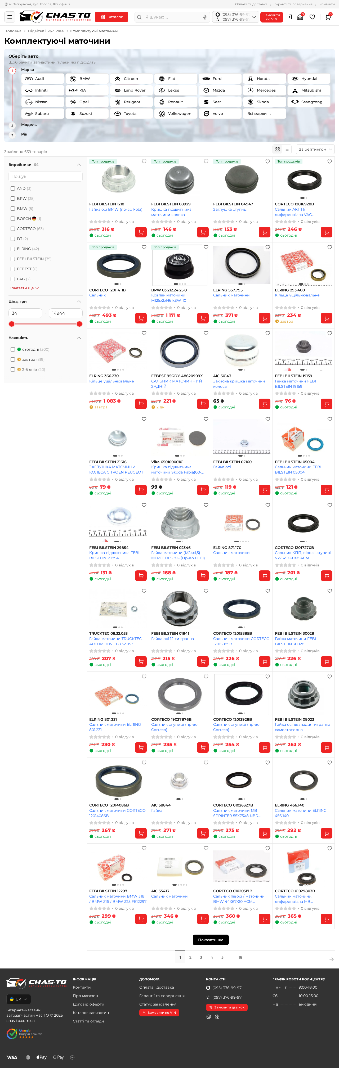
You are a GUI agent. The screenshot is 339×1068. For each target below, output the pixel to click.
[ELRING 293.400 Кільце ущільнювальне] (303, 265)
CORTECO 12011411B (107, 290)
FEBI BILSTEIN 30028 (294, 633)
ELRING (28, 248)
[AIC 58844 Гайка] (180, 780)
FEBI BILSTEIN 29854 (109, 548)
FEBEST (27, 269)
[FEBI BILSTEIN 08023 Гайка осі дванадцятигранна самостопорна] (303, 694)
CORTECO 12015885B (232, 633)
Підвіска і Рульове (46, 31)
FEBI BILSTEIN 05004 (295, 462)
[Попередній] (280, 179)
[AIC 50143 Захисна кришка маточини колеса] (242, 351)
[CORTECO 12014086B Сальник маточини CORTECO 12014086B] (118, 780)
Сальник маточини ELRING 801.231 (115, 727)
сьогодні (36, 349)
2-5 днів (33, 369)
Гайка (156, 810)
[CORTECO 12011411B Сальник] (118, 265)
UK (18, 999)
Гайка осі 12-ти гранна (172, 638)
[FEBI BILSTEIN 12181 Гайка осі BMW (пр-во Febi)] (118, 179)
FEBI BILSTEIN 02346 (171, 548)
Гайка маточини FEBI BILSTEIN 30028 (295, 641)
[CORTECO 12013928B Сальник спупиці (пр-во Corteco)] (242, 694)
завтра (33, 359)
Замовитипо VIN (272, 17)
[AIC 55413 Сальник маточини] (180, 866)
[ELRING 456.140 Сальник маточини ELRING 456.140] (303, 780)
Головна (13, 31)
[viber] (208, 1017)
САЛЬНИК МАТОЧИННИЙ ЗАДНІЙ (176, 384)
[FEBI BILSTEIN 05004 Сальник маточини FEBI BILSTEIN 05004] (303, 436)
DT (22, 238)
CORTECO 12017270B (294, 548)
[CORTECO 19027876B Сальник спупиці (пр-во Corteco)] (180, 694)
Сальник (97, 295)
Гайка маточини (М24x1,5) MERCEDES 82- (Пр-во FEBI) (178, 555)
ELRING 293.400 (290, 290)
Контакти (327, 4)
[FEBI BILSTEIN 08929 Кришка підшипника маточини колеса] (180, 179)
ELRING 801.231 (103, 719)
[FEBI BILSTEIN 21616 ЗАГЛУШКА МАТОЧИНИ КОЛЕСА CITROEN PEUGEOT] (118, 436)
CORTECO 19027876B (171, 719)
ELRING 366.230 (104, 376)
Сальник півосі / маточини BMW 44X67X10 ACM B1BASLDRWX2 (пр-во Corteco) (239, 899)
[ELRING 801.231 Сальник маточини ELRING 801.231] (118, 694)
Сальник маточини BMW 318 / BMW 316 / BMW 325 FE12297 (117, 899)
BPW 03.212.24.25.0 (169, 290)
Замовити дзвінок (229, 1007)
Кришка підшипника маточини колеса (171, 212)
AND (24, 188)
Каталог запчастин (91, 1012)
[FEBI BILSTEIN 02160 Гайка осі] (242, 436)
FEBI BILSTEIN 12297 (108, 891)
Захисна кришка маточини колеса (239, 384)
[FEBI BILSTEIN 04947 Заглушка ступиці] (242, 179)
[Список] (286, 149)
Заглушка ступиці (230, 209)
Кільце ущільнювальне (297, 295)
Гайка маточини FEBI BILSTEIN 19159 (295, 384)
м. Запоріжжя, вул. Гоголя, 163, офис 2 (39, 4)
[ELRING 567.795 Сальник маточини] (242, 265)
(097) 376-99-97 (227, 997)
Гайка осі (222, 467)
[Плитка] (277, 149)
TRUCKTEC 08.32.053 (108, 633)
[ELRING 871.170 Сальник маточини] (242, 522)
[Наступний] (327, 179)
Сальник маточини (231, 295)
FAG (24, 279)
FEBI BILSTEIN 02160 (232, 462)
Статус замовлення (157, 1004)
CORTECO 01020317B (232, 891)
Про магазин (85, 995)
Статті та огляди (88, 1021)
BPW (26, 198)
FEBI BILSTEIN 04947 (233, 204)
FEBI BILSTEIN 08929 (171, 204)
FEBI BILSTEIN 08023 (294, 719)
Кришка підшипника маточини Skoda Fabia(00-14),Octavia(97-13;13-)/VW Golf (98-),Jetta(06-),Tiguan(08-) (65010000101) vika (178, 469)
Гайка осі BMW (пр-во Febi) (115, 209)
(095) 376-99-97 (227, 987)
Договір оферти (88, 1004)
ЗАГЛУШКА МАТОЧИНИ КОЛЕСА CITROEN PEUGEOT (116, 469)
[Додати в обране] (144, 161)
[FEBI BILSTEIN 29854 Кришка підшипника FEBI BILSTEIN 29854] (118, 522)
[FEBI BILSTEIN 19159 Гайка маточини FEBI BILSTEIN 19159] (303, 351)
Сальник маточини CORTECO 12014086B (117, 813)
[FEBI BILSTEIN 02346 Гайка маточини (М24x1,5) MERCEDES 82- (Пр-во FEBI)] (180, 522)
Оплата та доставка (251, 4)
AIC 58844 (161, 805)
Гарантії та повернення (293, 4)
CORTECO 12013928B (232, 719)
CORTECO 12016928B (294, 204)
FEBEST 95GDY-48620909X (177, 376)
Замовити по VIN (162, 1013)
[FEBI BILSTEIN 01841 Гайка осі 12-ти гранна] (180, 608)
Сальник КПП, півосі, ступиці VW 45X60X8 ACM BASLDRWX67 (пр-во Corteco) (303, 555)
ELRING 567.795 (228, 290)
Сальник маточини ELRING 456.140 (301, 813)
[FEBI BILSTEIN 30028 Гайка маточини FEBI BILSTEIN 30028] (303, 608)
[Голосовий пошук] (204, 17)
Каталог (115, 17)
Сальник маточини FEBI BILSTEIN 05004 (298, 469)
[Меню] (9, 16)
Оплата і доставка (156, 987)
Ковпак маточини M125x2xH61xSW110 (168, 298)
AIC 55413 (160, 891)
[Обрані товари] (313, 17)
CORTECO (30, 228)
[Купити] (141, 232)
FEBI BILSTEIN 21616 (108, 462)
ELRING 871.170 (227, 548)
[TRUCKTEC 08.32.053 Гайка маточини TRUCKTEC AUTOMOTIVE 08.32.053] (118, 608)
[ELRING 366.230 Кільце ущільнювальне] (118, 351)
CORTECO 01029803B (295, 891)
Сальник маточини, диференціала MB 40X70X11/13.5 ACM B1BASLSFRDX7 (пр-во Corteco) (296, 899)
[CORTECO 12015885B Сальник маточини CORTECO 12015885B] (242, 608)
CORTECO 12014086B (109, 805)
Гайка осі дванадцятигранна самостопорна (302, 727)
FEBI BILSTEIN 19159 (293, 376)
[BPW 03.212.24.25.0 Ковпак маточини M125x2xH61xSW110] (180, 265)
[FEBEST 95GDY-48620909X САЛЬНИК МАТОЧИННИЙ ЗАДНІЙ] (180, 351)
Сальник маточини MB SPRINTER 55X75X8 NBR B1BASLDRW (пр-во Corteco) (240, 813)
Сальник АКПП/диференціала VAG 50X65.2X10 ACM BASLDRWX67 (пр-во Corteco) (295, 212)
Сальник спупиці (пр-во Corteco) (174, 727)
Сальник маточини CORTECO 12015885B (241, 641)
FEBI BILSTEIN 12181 (107, 204)
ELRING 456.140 (289, 805)
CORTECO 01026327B (233, 805)
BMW (25, 208)
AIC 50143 (222, 376)
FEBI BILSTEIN (34, 258)
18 (240, 957)
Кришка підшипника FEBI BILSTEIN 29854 (114, 555)
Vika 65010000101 (167, 462)
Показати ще (211, 940)
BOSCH (29, 218)
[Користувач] (289, 17)
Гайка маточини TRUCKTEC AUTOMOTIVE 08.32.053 (115, 641)
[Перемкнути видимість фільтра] (79, 164)
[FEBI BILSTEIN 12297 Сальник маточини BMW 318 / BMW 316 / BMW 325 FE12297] (118, 866)
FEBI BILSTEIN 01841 (170, 633)
